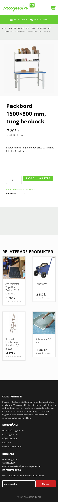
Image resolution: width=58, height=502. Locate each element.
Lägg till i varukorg (38, 178)
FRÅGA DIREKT (41, 19)
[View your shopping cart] (52, 8)
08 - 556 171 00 (9, 466)
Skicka (45, 484)
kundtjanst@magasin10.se (28, 466)
